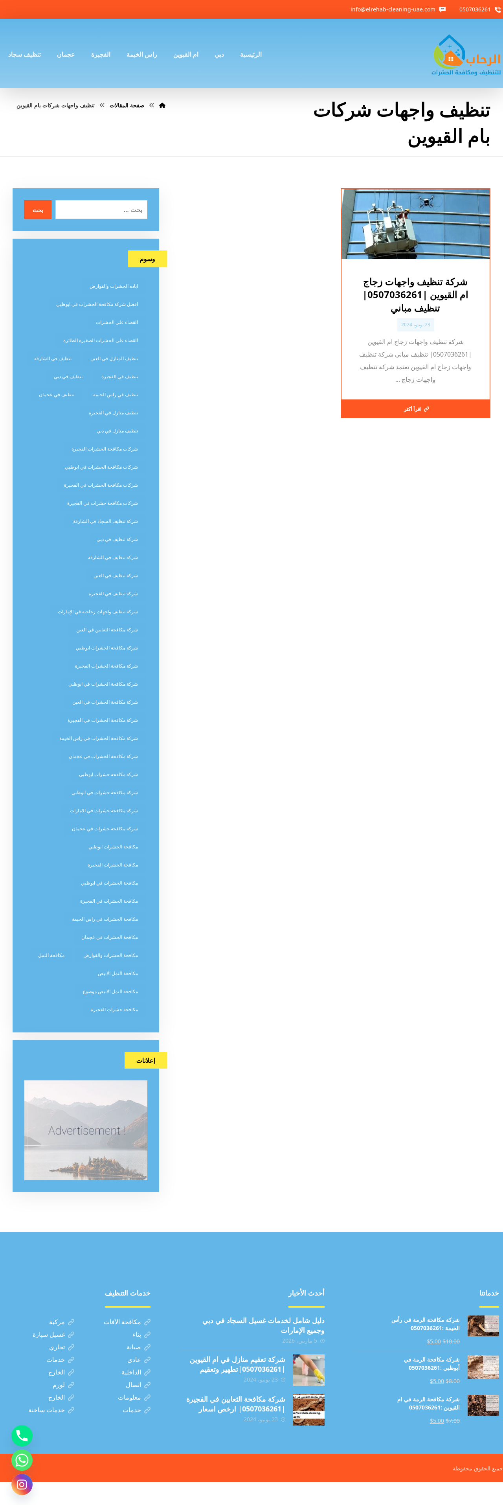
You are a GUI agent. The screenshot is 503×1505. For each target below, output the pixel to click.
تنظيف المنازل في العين (114, 358)
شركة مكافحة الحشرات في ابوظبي (103, 684)
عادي (134, 1359)
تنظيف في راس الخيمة (115, 394)
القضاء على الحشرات (117, 322)
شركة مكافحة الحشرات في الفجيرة (103, 720)
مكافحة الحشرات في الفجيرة (109, 901)
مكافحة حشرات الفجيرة (114, 1009)
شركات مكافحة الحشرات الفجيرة (105, 448)
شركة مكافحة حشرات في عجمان (105, 828)
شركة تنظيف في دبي (117, 539)
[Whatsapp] (22, 1460)
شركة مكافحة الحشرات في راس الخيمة (98, 738)
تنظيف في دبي (68, 376)
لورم (59, 1384)
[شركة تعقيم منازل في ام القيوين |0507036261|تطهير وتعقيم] (309, 1370)
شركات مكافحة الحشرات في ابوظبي (101, 467)
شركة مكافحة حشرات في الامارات (104, 810)
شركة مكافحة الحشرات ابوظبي (107, 647)
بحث (38, 209)
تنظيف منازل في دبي (117, 430)
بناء (136, 1334)
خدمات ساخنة (46, 1410)
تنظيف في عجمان (56, 394)
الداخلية (131, 1372)
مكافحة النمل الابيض (118, 973)
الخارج (56, 1372)
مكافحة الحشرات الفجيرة (113, 864)
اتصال (133, 1384)
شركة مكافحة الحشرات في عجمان (103, 756)
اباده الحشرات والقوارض (114, 286)
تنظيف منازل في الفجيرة (113, 412)
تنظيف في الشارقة (53, 358)
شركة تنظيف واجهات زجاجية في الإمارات (98, 611)
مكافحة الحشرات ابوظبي (113, 846)
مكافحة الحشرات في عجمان (109, 937)
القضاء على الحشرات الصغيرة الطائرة (100, 340)
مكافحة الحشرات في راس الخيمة (105, 919)
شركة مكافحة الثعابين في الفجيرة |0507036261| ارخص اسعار (235, 1403)
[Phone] (22, 1435)
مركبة (57, 1321)
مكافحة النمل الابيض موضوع (110, 991)
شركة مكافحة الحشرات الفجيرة (106, 665)
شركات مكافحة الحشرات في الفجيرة (101, 485)
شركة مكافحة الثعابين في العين (107, 629)
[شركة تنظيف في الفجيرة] (466, 53)
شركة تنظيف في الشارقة (113, 557)
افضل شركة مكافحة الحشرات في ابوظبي (97, 304)
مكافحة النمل (51, 955)
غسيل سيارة (49, 1334)
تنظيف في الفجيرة (119, 376)
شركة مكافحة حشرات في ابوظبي (105, 792)
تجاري (57, 1347)
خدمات (55, 1359)
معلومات (129, 1397)
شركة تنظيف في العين (116, 575)
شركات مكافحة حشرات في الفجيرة (102, 503)
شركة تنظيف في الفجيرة (113, 593)
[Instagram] (22, 1484)
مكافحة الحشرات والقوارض (110, 955)
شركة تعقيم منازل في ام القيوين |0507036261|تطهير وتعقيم (237, 1364)
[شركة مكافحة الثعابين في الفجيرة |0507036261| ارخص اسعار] (309, 1410)
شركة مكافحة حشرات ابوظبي (108, 774)
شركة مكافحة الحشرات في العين (105, 702)
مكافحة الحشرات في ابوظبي (109, 882)
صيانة (134, 1347)
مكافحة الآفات (122, 1321)
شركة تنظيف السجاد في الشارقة (105, 521)
